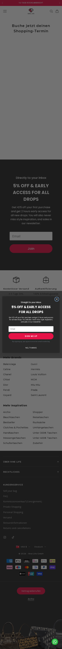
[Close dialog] (57, 299)
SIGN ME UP (31, 336)
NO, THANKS (31, 347)
